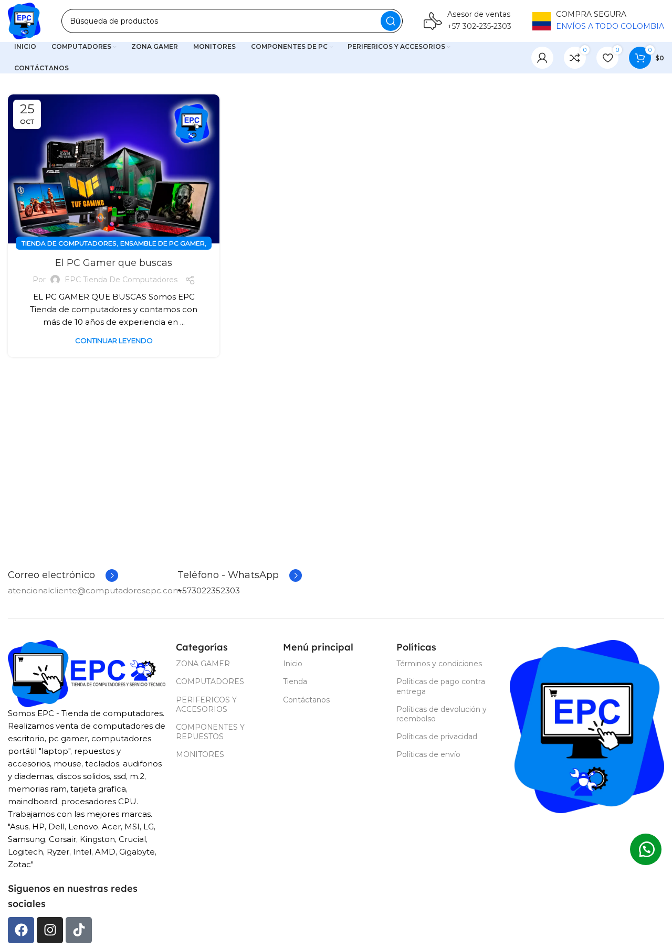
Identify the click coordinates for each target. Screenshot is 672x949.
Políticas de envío (428, 754)
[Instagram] (50, 930)
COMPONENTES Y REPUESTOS (210, 731)
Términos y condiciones (439, 663)
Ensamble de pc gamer (162, 243)
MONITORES (200, 754)
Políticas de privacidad (436, 736)
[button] (646, 849)
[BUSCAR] (391, 21)
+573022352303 (208, 590)
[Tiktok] (79, 930)
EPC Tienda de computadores (121, 279)
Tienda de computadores (69, 243)
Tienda (295, 681)
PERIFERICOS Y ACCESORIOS (206, 704)
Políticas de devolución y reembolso (441, 714)
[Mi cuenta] (542, 57)
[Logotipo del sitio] (24, 21)
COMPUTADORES (210, 681)
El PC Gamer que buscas (113, 263)
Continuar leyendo (114, 340)
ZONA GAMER (203, 663)
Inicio (292, 663)
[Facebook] (21, 930)
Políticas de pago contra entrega (440, 686)
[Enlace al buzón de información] (467, 21)
